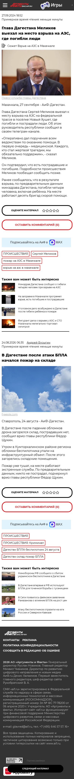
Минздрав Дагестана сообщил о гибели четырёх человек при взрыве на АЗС (42, 286)
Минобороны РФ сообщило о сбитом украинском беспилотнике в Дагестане (41, 575)
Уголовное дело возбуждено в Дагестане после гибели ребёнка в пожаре (42, 310)
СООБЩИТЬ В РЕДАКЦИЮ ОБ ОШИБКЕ (31, 650)
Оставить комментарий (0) (37, 225)
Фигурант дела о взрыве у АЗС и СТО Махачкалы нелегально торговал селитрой (40, 323)
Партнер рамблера (36, 761)
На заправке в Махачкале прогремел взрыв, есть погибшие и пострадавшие (41, 298)
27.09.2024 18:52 (12, 15)
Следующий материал (35, 768)
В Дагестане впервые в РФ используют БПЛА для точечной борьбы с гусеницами (43, 587)
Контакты (11, 640)
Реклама (29, 640)
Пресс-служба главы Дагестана (24, 98)
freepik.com (10, 414)
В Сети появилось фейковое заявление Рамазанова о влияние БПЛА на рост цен (42, 599)
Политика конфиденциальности (30, 645)
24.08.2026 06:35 (13, 342)
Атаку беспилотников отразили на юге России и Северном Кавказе (41, 611)
